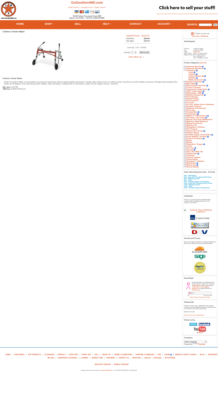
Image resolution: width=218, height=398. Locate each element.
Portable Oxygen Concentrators (198, 135)
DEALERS (158, 358)
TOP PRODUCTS (34, 354)
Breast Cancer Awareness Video (200, 297)
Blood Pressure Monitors (196, 85)
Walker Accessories (196, 80)
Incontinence (191, 114)
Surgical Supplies (193, 157)
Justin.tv (200, 333)
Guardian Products (193, 106)
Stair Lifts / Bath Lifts (194, 152)
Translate (201, 344)
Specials (189, 150)
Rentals (189, 142)
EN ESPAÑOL (170, 358)
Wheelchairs (191, 163)
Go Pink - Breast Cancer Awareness (200, 104)
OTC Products (191, 129)
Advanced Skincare (193, 66)
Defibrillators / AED (193, 93)
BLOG (202, 354)
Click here (196, 51)
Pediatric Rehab (192, 133)
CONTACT (136, 23)
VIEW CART (73, 354)
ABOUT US (106, 354)
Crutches (191, 74)
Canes (190, 72)
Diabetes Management (195, 95)
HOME (20, 23)
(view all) (202, 63)
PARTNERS (110, 358)
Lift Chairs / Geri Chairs (195, 118)
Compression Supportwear (196, 89)
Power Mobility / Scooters (196, 137)
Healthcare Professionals (196, 108)
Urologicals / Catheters (195, 161)
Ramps (189, 140)
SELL (78, 23)
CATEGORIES (19, 354)
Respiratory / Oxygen (194, 144)
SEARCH (192, 24)
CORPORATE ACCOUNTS (67, 358)
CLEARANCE (49, 354)
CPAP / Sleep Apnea (194, 91)
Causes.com (196, 290)
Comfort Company (193, 87)
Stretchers (190, 155)
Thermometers (192, 159)
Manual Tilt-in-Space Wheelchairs (199, 119)
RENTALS (61, 354)
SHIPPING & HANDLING (145, 354)
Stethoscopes (191, 154)
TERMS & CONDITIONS (123, 354)
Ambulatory (191, 70)
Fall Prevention (192, 101)
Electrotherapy (192, 97)
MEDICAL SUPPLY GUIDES (186, 354)
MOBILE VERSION (121, 364)
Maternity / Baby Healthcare (197, 121)
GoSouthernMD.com (107, 370)
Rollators (192, 78)
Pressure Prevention (194, 138)
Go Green (190, 102)
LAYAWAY (84, 358)
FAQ (159, 354)
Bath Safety (190, 84)
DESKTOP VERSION (103, 364)
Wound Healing (192, 167)
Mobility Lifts (191, 125)
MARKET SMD (97, 358)
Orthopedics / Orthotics (195, 127)
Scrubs (189, 146)
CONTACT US (123, 358)
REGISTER (136, 358)
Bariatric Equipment (194, 82)
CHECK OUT (86, 354)
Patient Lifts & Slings (194, 131)
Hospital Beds (191, 112)
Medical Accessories (194, 123)
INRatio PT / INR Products (196, 116)
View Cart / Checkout (200, 36)
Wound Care (191, 165)
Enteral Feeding (192, 99)
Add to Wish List (135, 57)
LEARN (167, 354)
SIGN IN (147, 358)
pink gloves (197, 285)
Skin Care (190, 148)
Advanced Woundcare (194, 68)
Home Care (190, 110)
